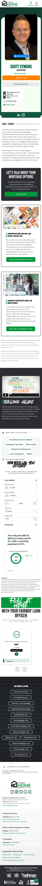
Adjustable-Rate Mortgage (21, 709)
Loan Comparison (16, 454)
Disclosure (10, 570)
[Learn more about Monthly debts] (36, 500)
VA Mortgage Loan (21, 755)
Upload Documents (21, 84)
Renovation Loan (30, 738)
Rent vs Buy (31, 444)
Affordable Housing (21, 697)
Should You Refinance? (21, 449)
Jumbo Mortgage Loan (21, 732)
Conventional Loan (21, 715)
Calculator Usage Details (14, 459)
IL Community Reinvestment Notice (13, 860)
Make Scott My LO (22, 56)
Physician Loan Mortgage (21, 703)
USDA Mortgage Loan (21, 749)
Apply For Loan (21, 78)
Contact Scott (21, 194)
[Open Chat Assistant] (36, 880)
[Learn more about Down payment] (36, 492)
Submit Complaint (8, 844)
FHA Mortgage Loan (21, 720)
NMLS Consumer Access (10, 805)
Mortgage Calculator (14, 444)
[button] (36, 3)
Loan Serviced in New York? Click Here (15, 821)
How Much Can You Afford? (21, 440)
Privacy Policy (6, 854)
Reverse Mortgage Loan (21, 743)
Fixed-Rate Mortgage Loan (21, 726)
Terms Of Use (17, 854)
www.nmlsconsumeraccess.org (15, 870)
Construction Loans (21, 692)
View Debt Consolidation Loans (20, 329)
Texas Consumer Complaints (11, 857)
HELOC (30, 454)
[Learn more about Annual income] (36, 485)
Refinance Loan (11, 738)
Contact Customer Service (11, 819)
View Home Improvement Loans (20, 259)
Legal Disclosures (29, 854)
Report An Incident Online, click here (14, 833)
